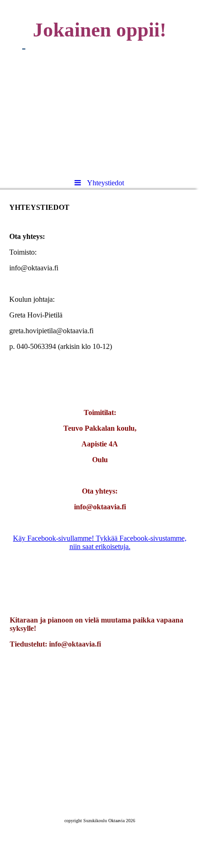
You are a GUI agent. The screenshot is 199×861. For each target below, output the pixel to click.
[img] (99, 85)
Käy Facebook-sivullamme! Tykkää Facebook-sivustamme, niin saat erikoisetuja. (100, 542)
